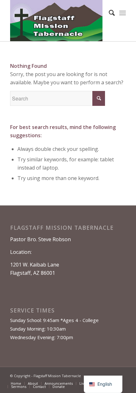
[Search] (108, 12)
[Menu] (122, 12)
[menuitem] (108, 12)
